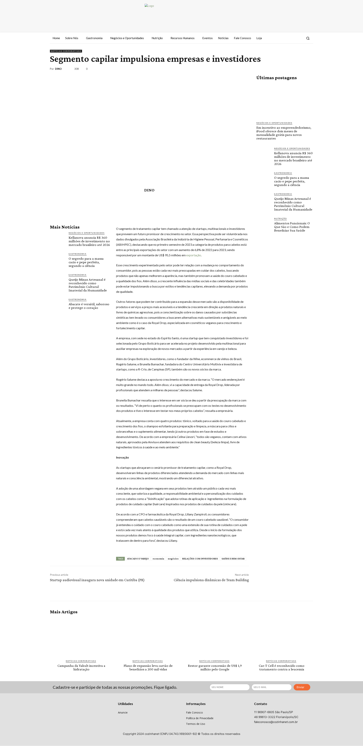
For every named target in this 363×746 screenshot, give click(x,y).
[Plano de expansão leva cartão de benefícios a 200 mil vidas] (148, 637)
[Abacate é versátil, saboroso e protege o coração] (58, 306)
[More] (309, 69)
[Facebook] (285, 38)
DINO (58, 69)
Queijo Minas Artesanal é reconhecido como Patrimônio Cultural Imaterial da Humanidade (88, 284)
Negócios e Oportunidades (87, 233)
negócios (173, 558)
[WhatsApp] (300, 69)
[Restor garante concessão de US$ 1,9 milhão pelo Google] (214, 637)
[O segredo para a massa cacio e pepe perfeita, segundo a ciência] (58, 260)
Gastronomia (78, 254)
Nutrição (280, 218)
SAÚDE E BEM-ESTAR (233, 558)
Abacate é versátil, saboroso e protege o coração (89, 306)
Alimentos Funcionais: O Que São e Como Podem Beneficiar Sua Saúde (292, 226)
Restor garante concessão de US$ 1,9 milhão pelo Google (215, 667)
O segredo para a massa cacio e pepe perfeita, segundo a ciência (86, 262)
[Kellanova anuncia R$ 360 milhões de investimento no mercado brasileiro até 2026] (58, 239)
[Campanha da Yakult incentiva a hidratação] (81, 637)
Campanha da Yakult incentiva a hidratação (81, 667)
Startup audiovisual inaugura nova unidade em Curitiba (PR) (97, 580)
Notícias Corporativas (66, 51)
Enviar (300, 687)
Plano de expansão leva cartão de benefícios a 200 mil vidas (148, 667)
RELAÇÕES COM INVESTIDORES (200, 558)
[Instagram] (292, 38)
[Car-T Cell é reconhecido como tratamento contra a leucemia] (281, 637)
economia (158, 558)
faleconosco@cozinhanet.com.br (276, 722)
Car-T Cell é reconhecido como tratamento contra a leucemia (281, 667)
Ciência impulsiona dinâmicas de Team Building (211, 580)
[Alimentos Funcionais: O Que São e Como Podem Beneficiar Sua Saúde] (263, 224)
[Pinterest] (291, 69)
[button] (307, 38)
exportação (193, 255)
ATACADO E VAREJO (138, 558)
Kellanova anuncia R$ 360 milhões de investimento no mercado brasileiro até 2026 (89, 241)
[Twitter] (299, 38)
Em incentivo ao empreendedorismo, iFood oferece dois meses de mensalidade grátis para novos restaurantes (283, 132)
